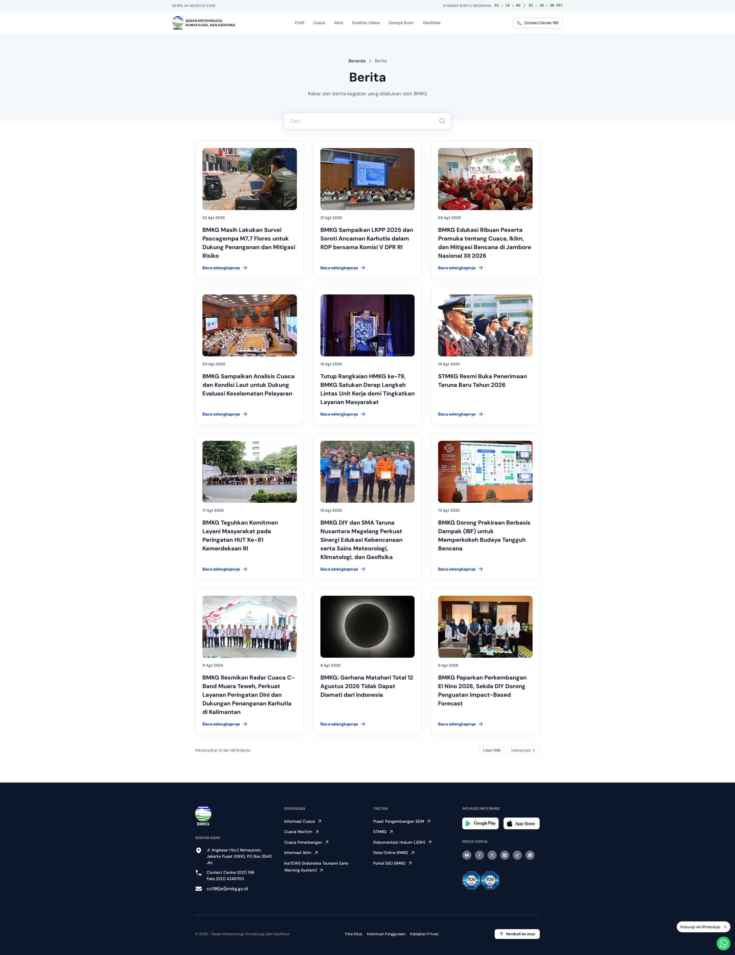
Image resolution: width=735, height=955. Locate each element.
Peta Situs (353, 933)
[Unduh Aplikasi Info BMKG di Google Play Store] (480, 823)
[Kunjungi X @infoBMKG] (492, 855)
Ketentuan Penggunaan (386, 933)
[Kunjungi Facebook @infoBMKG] (479, 855)
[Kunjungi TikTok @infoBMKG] (517, 855)
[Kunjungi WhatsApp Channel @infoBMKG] (530, 855)
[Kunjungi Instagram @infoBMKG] (504, 855)
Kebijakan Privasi (424, 933)
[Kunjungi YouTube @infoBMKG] (466, 855)
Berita (381, 61)
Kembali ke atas (520, 933)
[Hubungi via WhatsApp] (723, 943)
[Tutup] (725, 928)
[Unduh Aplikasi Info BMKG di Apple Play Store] (521, 823)
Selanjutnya (521, 750)
